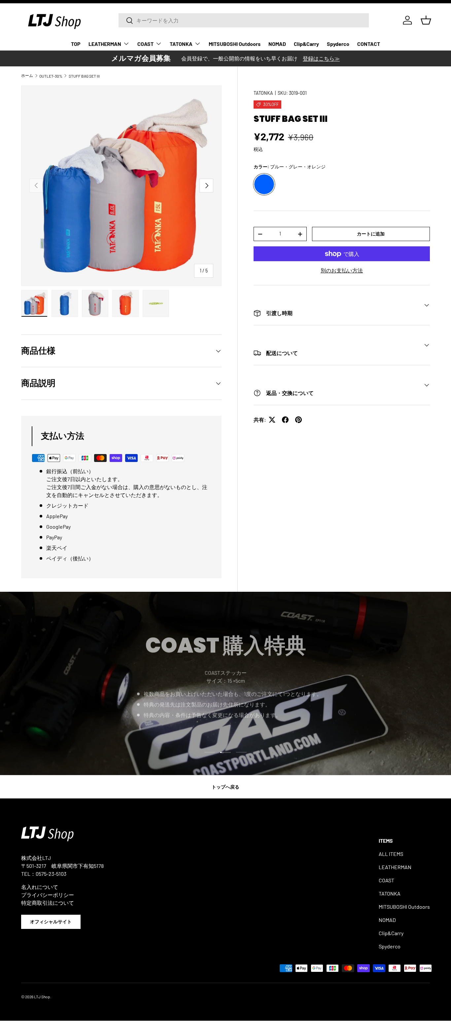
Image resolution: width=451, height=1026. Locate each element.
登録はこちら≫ (321, 58)
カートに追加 (371, 233)
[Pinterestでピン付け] (298, 419)
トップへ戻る (225, 787)
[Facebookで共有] (285, 419)
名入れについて (39, 887)
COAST (145, 44)
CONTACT (368, 44)
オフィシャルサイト (51, 921)
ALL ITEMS (391, 854)
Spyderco (338, 44)
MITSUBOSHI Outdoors (234, 44)
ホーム (27, 75)
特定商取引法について (47, 903)
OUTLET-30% (50, 76)
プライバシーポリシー (47, 895)
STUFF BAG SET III (84, 76)
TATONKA (181, 44)
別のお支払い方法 (342, 270)
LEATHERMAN (104, 44)
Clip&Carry (306, 44)
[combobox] (244, 20)
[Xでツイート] (272, 419)
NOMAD (277, 44)
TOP (76, 44)
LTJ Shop (42, 996)
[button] (426, 20)
